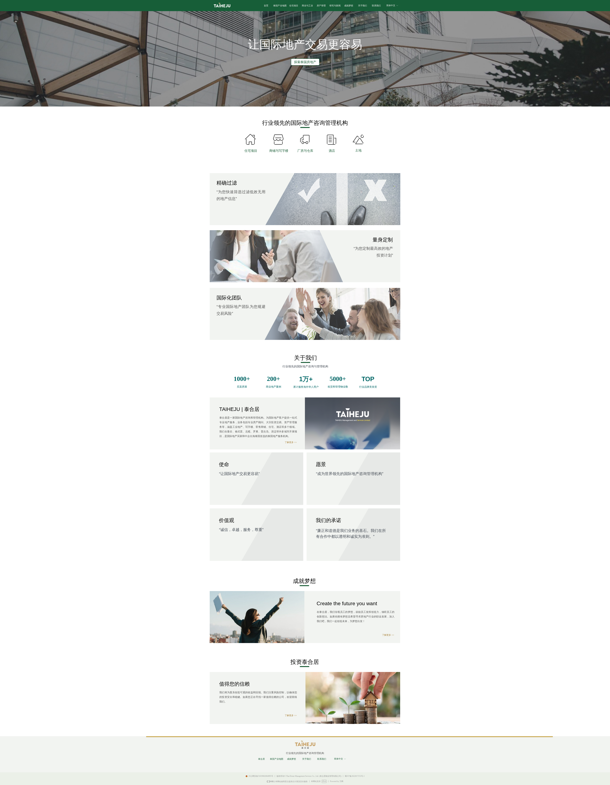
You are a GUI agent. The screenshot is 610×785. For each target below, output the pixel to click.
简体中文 (390, 5)
